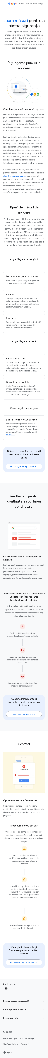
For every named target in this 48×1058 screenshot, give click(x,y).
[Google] (7, 1032)
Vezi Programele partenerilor (24, 466)
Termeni (25, 1044)
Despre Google (10, 1038)
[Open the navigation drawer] (4, 3)
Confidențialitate (10, 1044)
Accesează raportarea (24, 714)
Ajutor (10, 1052)
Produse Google (27, 1038)
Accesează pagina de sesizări (24, 962)
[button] (24, 1001)
